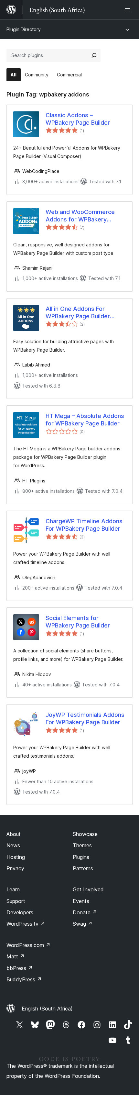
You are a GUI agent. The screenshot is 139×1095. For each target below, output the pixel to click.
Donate (85, 912)
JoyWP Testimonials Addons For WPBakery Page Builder (85, 718)
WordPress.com (28, 945)
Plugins (81, 857)
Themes (82, 845)
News (13, 845)
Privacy (15, 868)
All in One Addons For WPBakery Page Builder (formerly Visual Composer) (84, 312)
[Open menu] (128, 9)
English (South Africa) (47, 1008)
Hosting (15, 857)
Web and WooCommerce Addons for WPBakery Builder (80, 216)
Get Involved (88, 889)
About (13, 834)
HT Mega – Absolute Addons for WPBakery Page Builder (85, 419)
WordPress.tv (25, 923)
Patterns (83, 868)
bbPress (19, 968)
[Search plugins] (94, 55)
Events (81, 901)
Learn (13, 889)
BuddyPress (24, 979)
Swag (82, 923)
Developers (19, 912)
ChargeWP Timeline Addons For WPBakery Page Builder (84, 525)
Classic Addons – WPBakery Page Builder (78, 119)
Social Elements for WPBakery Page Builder (78, 622)
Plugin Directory (23, 29)
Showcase (85, 834)
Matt (15, 956)
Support (15, 901)
